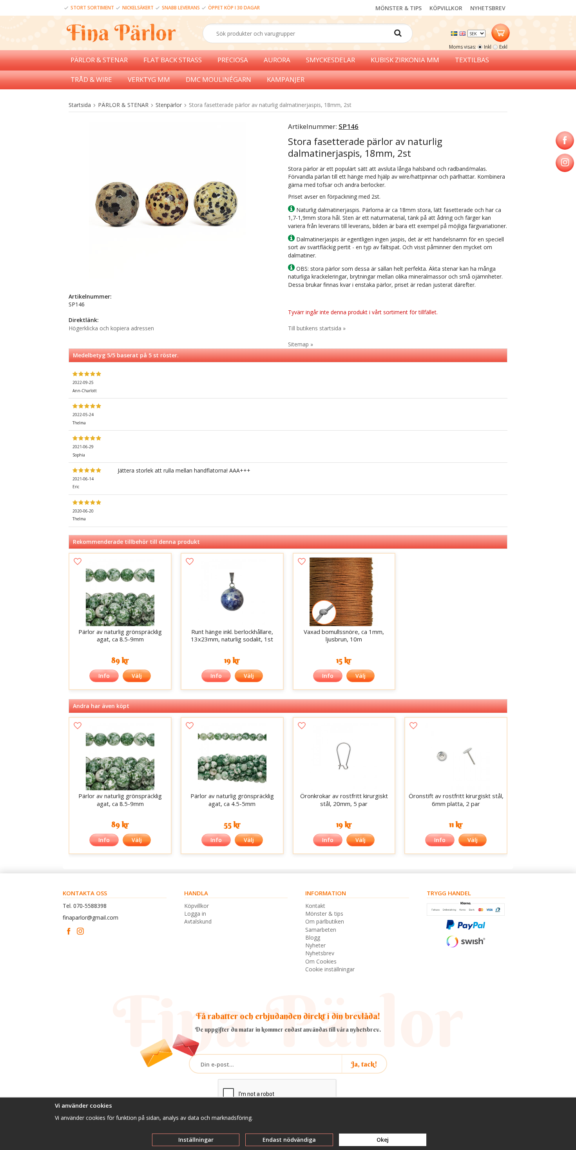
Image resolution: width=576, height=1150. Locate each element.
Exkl (503, 46)
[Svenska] (455, 32)
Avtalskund (198, 921)
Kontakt (315, 905)
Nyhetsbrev (319, 953)
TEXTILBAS (472, 59)
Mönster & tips (324, 913)
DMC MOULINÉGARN (218, 79)
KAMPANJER (285, 79)
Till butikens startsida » (317, 328)
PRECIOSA (232, 59)
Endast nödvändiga (289, 1139)
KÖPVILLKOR (445, 8)
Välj (137, 675)
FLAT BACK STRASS (172, 59)
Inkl (487, 46)
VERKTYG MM (149, 79)
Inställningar (196, 1139)
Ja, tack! (364, 1064)
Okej (383, 1139)
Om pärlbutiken (324, 921)
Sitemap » (300, 344)
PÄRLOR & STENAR (99, 59)
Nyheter (315, 945)
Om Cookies (321, 961)
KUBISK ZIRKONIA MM (405, 59)
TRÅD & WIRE (91, 79)
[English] (463, 32)
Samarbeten (320, 929)
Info (104, 675)
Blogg (312, 937)
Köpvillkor (196, 905)
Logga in (195, 913)
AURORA (277, 59)
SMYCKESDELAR (330, 59)
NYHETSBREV (487, 8)
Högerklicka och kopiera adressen (111, 328)
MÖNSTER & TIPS (398, 8)
